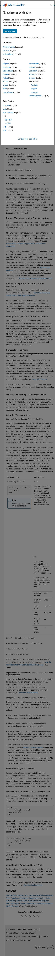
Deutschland (8, 71)
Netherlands (34, 64)
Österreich (33, 71)
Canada (6, 50)
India (5, 109)
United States (8, 54)
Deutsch (34, 85)
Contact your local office (27, 139)
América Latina (9, 47)
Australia (6, 105)
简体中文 (8, 120)
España (6, 74)
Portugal (32, 74)
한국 (4, 130)
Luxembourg (8, 92)
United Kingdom (35, 96)
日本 (4, 127)
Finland (6, 78)
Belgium (6, 64)
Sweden (32, 78)
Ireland (5, 85)
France (5, 82)
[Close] (51, 5)
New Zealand (8, 113)
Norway (32, 67)
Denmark (6, 67)
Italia (5, 89)
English (34, 89)
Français (34, 92)
